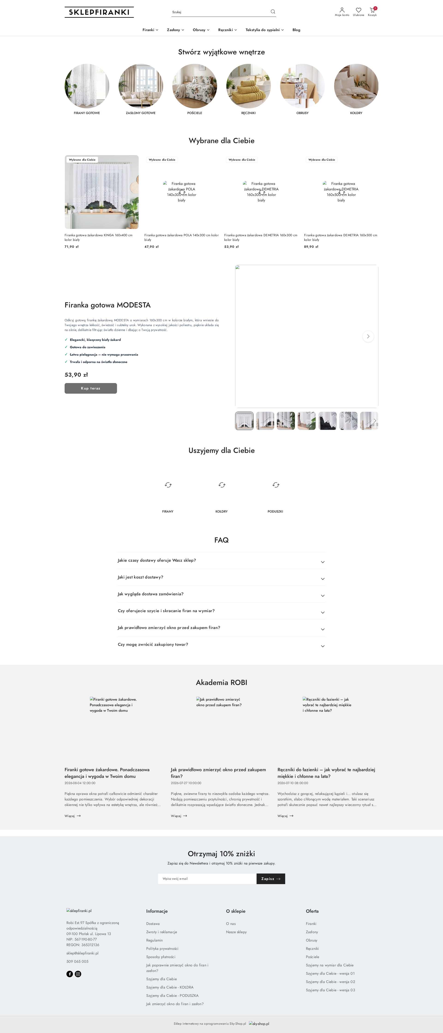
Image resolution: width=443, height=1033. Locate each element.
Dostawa (153, 923)
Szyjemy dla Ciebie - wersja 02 (330, 981)
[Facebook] (69, 974)
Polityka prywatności (162, 948)
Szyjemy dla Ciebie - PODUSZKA (172, 995)
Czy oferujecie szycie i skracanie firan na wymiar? (166, 611)
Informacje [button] (157, 911)
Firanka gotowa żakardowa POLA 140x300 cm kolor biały (181, 237)
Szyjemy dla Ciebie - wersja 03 (330, 990)
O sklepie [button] (235, 911)
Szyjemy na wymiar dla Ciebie (329, 965)
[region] (221, 92)
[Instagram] (78, 974)
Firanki (311, 923)
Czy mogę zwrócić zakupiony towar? (153, 644)
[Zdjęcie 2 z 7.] (265, 421)
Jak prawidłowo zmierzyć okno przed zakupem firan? (169, 628)
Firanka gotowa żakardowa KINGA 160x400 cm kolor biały (98, 237)
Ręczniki (312, 948)
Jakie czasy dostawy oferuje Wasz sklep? (157, 560)
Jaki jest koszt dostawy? (141, 577)
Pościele (312, 956)
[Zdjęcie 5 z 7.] (327, 421)
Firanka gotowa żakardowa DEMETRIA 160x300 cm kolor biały (260, 237)
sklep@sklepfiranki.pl (82, 953)
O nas (231, 923)
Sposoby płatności (160, 956)
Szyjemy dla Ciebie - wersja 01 (330, 973)
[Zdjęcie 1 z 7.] (244, 421)
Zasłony (312, 932)
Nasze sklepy (236, 932)
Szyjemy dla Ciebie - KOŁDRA (170, 987)
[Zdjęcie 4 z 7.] (306, 421)
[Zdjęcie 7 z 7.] (369, 421)
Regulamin (154, 940)
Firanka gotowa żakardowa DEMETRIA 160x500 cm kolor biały (340, 237)
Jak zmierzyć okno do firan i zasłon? (175, 1003)
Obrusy (311, 940)
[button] (368, 336)
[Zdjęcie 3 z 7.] (286, 421)
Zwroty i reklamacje (161, 932)
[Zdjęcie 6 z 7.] (348, 421)
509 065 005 (77, 961)
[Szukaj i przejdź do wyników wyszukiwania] (273, 12)
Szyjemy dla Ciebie (161, 979)
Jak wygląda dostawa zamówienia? (151, 594)
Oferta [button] (312, 911)
